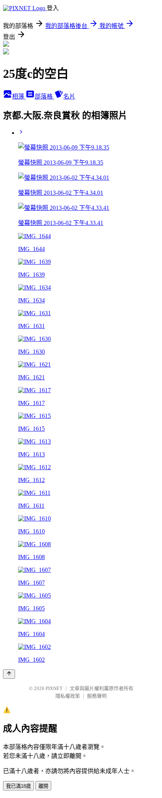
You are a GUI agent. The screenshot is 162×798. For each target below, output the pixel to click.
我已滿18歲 (18, 786)
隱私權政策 (67, 696)
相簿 (19, 96)
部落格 (44, 96)
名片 (69, 96)
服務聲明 (97, 696)
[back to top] (9, 674)
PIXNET (54, 688)
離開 (43, 786)
